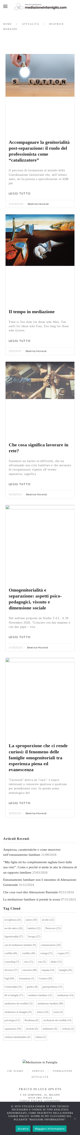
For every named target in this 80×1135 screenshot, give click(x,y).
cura (42, 961)
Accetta (23, 1128)
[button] (5, 6)
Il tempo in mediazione (32, 311)
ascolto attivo (13, 928)
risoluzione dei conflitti (57, 1020)
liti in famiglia (13, 995)
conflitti (10, 953)
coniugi (46, 953)
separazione (12, 1028)
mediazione (65, 995)
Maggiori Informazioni (49, 1128)
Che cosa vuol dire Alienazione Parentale (30, 892)
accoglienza (12, 919)
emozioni (30, 970)
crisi (28, 961)
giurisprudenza (52, 986)
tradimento (50, 1028)
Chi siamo (15, 1071)
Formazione (63, 1071)
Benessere (53, 928)
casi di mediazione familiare (20, 945)
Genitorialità (13, 986)
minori (42, 1012)
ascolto (48, 919)
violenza (68, 1028)
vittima (40, 1037)
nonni (58, 1012)
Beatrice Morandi (38, 203)
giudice (32, 986)
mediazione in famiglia (18, 1012)
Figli (9, 978)
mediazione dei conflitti (18, 1003)
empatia (48, 970)
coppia (63, 953)
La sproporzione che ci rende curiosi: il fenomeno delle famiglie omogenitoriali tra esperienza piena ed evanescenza (38, 757)
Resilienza (31, 1020)
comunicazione (51, 945)
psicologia (12, 1020)
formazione (26, 978)
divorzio (11, 970)
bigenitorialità (13, 936)
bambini (34, 928)
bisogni (34, 936)
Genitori (45, 978)
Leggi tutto (20, 193)
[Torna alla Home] (40, 6)
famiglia (65, 970)
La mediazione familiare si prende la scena (31, 899)
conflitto (28, 953)
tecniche (32, 1028)
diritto (56, 961)
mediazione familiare (50, 1003)
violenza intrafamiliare (17, 1037)
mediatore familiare (40, 995)
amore (31, 919)
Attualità (40, 1077)
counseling (11, 961)
